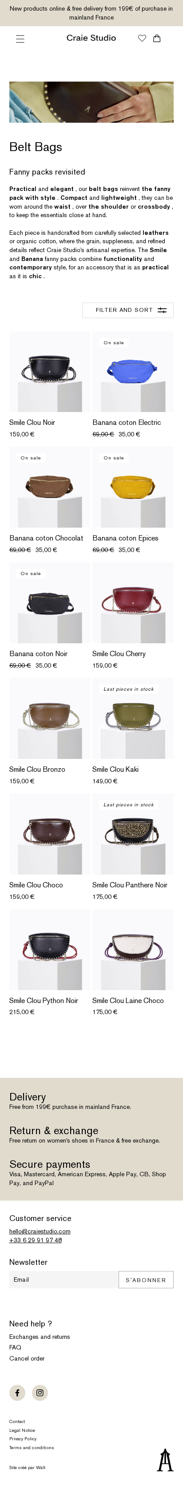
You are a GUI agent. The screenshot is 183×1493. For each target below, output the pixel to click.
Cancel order (26, 1358)
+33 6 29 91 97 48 (35, 1240)
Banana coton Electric (126, 423)
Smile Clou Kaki (115, 770)
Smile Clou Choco (36, 885)
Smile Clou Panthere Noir (129, 885)
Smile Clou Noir (32, 423)
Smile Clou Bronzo (37, 770)
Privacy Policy (22, 1438)
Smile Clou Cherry (119, 654)
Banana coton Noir (38, 654)
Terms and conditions (31, 1447)
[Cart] (156, 38)
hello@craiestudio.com (40, 1231)
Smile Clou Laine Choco (128, 1001)
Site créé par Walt (27, 1467)
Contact (17, 1421)
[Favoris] (142, 39)
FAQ (15, 1347)
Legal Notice (22, 1430)
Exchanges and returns (39, 1336)
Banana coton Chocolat (46, 538)
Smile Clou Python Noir (43, 1001)
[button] (20, 39)
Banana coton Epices (125, 538)
